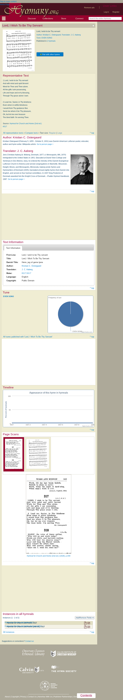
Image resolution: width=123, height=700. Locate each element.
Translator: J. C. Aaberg (71, 35)
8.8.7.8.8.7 (26, 273)
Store (63, 18)
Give (75, 697)
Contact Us (32, 697)
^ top (92, 133)
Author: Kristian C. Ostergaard (48, 35)
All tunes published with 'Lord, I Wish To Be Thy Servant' (27, 337)
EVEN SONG (8, 296)
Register (115, 12)
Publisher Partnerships (63, 697)
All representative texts (13, 133)
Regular (52, 133)
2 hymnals (51, 41)
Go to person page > (45, 144)
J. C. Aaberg (27, 269)
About (7, 697)
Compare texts (31, 133)
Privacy (23, 697)
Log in (106, 12)
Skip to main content (8, 1)
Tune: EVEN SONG (44, 38)
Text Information (13, 248)
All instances (8, 632)
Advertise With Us (45, 697)
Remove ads (89, 8)
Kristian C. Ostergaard (31, 266)
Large (59, 133)
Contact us (29, 641)
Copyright (15, 697)
